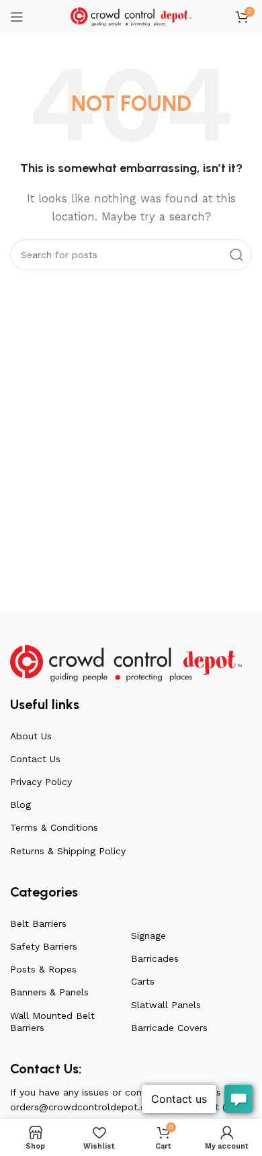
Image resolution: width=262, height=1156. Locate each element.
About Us (31, 736)
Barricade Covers (169, 1027)
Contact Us (35, 758)
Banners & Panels (49, 992)
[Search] (236, 254)
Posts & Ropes (43, 969)
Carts (143, 981)
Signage (148, 935)
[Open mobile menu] (16, 16)
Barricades (155, 958)
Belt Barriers (38, 923)
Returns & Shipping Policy (68, 850)
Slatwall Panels (166, 1004)
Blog (20, 804)
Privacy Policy (41, 781)
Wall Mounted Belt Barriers (52, 1021)
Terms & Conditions (54, 827)
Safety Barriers (43, 946)
